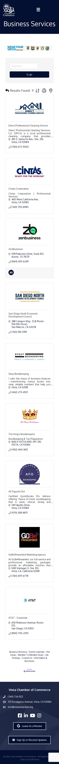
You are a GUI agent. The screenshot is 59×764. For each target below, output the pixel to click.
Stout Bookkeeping (18, 374)
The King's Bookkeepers (21, 434)
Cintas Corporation (18, 188)
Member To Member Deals (30, 655)
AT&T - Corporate (17, 618)
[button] (7, 90)
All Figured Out (16, 491)
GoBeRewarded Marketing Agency (27, 554)
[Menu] (38, 9)
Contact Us (27, 658)
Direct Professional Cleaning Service (28, 125)
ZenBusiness (15, 249)
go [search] (30, 74)
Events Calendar (36, 652)
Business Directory (18, 652)
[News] (11, 274)
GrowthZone (33, 759)
